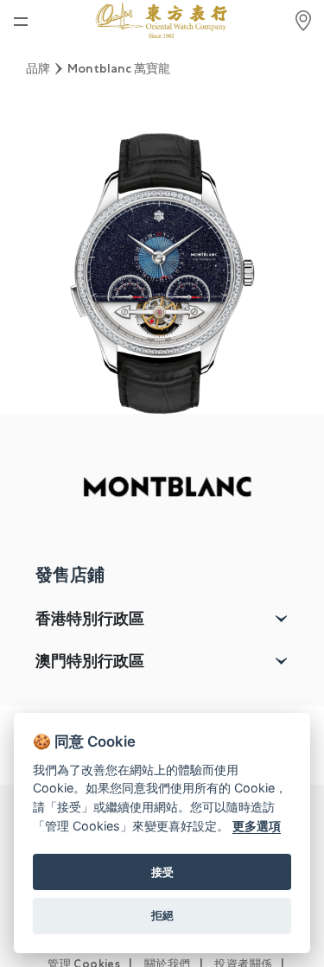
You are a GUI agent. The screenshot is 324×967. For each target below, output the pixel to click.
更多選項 (256, 825)
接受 (162, 872)
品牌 (38, 68)
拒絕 (162, 915)
